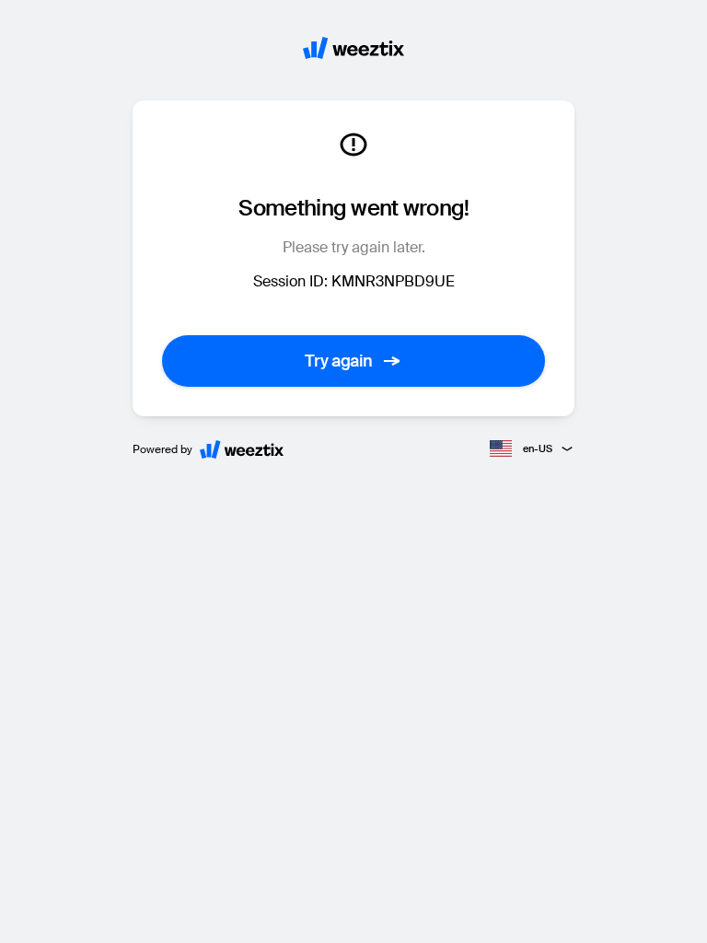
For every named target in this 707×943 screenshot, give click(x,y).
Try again (339, 361)
